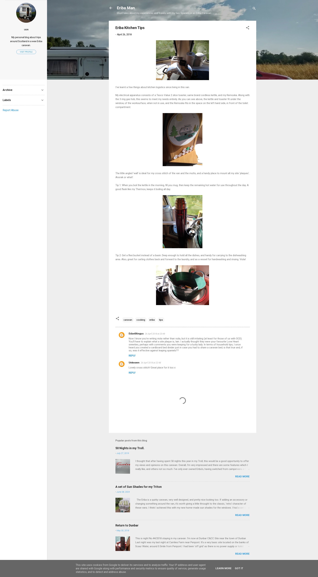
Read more (242, 476)
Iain (26, 29)
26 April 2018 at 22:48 (151, 362)
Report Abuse (11, 110)
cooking (140, 319)
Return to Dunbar (126, 525)
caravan (128, 319)
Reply (132, 355)
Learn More (223, 568)
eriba (152, 319)
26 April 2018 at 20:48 (155, 333)
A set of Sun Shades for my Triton (138, 486)
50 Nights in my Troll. (129, 448)
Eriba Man (126, 8)
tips (161, 319)
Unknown (134, 362)
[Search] (254, 9)
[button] (248, 28)
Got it (239, 568)
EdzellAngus (136, 333)
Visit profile (26, 52)
